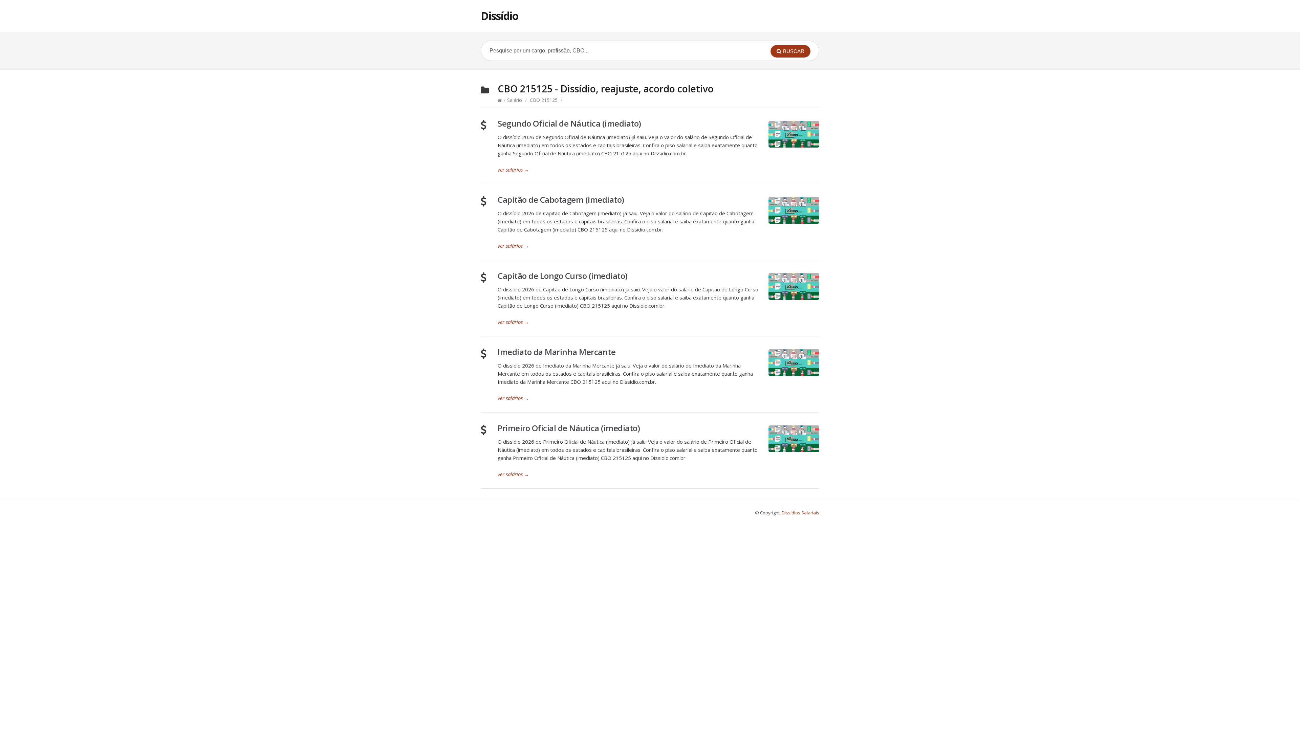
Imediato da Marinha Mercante (556, 351)
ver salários (513, 169)
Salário (514, 100)
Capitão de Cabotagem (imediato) (561, 199)
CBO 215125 (544, 100)
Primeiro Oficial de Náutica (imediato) (569, 428)
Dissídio (499, 15)
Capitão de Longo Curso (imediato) (563, 275)
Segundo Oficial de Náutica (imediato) (569, 123)
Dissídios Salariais (800, 513)
